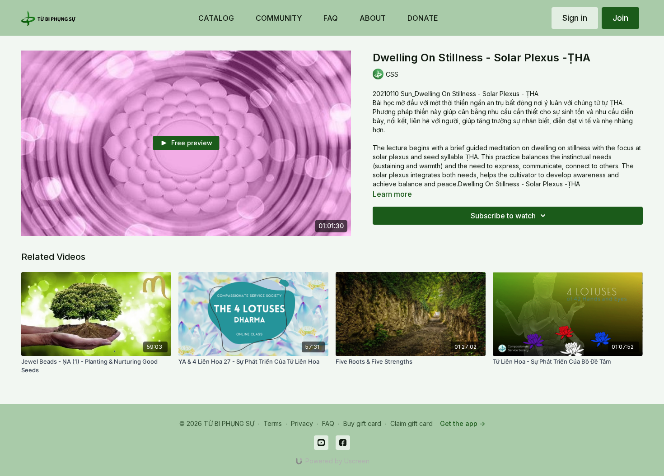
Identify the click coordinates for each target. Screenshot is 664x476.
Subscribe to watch (503, 215)
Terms (272, 423)
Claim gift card (411, 423)
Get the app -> (462, 423)
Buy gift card (362, 423)
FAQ (328, 423)
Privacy (302, 423)
